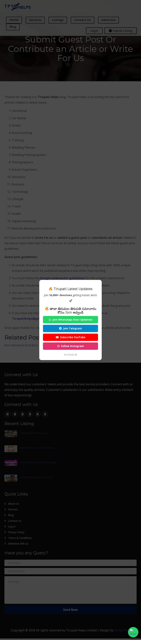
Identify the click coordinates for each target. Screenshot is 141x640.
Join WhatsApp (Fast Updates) (72, 319)
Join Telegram (72, 328)
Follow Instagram (72, 346)
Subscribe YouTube (72, 337)
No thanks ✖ (70, 354)
